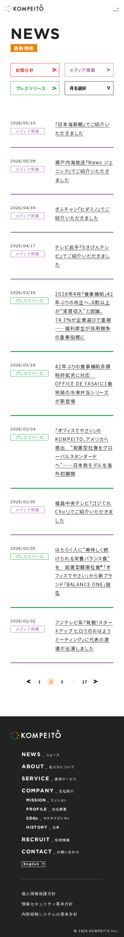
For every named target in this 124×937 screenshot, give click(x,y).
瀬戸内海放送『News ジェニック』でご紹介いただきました (84, 171)
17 (84, 681)
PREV (28, 681)
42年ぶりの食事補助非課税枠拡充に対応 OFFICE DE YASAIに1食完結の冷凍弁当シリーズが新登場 (84, 383)
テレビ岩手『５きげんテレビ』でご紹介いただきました (82, 255)
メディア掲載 (83, 70)
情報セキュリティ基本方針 (47, 904)
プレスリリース (31, 88)
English (31, 864)
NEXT (95, 681)
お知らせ (25, 70)
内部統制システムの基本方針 (50, 914)
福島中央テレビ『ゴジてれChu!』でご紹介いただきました (84, 511)
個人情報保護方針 (39, 893)
